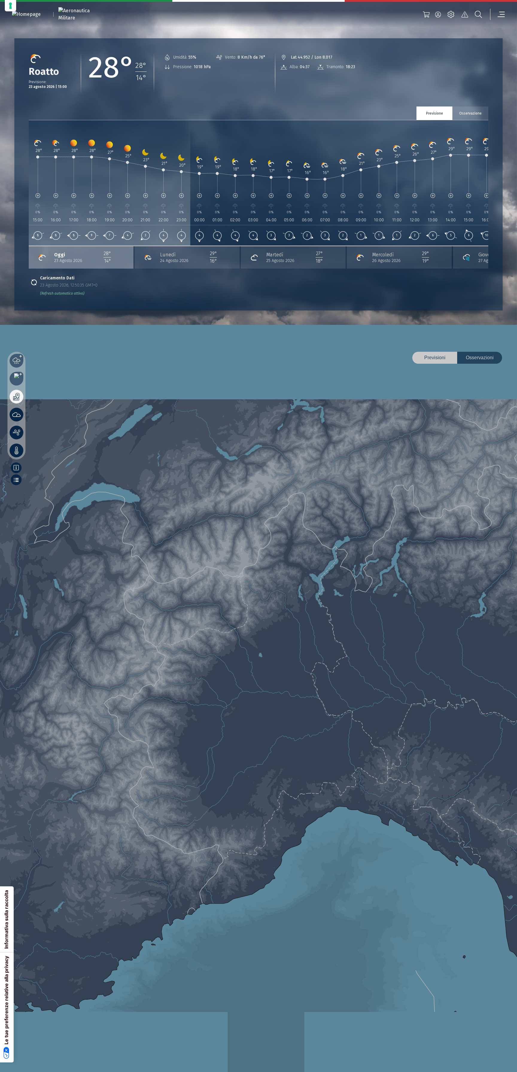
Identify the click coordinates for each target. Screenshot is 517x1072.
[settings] (450, 14)
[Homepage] (26, 14)
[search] (478, 14)
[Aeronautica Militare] (81, 14)
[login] (438, 14)
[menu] (497, 14)
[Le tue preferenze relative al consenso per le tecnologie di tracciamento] (10, 5)
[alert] (464, 14)
